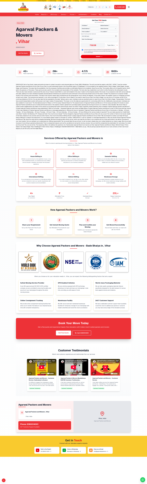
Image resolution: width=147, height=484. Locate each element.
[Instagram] (99, 7)
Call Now (38, 53)
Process (72, 14)
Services (63, 14)
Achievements (83, 14)
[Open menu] (128, 7)
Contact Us (107, 14)
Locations (93, 14)
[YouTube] (109, 7)
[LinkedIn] (106, 7)
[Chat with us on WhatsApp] (142, 479)
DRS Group (53, 14)
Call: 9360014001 (83, 333)
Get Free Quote (23, 53)
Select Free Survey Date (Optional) (88, 34)
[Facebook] (96, 7)
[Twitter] (103, 7)
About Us (43, 14)
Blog (100, 14)
